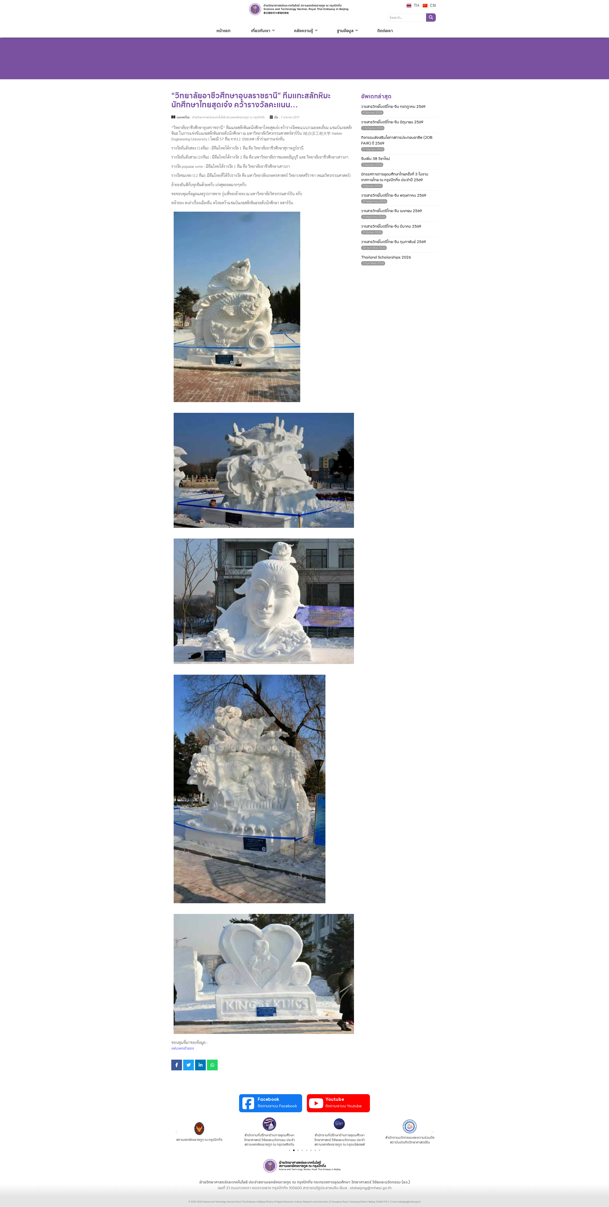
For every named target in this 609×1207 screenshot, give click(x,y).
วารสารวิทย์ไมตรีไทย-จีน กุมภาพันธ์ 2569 (393, 242)
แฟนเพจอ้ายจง (182, 1048)
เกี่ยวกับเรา (260, 31)
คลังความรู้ (303, 31)
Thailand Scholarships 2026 (386, 257)
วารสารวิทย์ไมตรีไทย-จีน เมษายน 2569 (391, 211)
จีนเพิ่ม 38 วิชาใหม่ (375, 159)
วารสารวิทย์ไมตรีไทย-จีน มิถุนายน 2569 (392, 122)
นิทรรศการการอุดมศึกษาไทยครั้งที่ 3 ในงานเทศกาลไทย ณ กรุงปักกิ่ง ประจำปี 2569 (394, 177)
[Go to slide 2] (294, 1150)
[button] (177, 1132)
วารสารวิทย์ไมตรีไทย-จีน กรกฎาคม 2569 (393, 107)
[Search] (431, 17)
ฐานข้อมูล (345, 31)
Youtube (334, 1099)
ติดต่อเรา (385, 31)
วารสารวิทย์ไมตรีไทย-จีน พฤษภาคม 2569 (393, 195)
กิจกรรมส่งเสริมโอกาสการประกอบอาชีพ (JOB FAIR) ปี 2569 (396, 140)
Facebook (269, 1099)
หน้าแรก (223, 31)
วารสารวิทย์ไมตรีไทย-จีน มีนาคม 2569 (391, 226)
